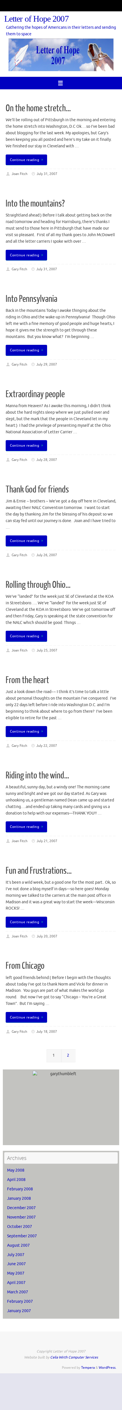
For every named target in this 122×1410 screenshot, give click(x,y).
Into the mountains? (35, 204)
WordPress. (107, 1367)
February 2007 (20, 1301)
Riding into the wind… (37, 775)
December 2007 (21, 1207)
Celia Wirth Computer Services (74, 1357)
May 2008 (15, 1170)
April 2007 (16, 1282)
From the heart (27, 680)
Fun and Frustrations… (39, 871)
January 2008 (19, 1198)
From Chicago (25, 966)
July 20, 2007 (47, 936)
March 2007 (17, 1292)
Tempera (88, 1367)
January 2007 (19, 1310)
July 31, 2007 (47, 174)
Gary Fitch (19, 269)
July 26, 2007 (46, 555)
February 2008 (20, 1189)
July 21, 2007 (47, 841)
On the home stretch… (38, 108)
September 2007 (22, 1236)
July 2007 (15, 1254)
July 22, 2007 (46, 745)
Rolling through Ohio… (38, 585)
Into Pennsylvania (31, 299)
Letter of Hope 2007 (36, 19)
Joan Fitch (20, 174)
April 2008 (16, 1179)
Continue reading (24, 160)
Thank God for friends (37, 490)
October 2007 (19, 1226)
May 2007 (15, 1273)
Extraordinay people (35, 394)
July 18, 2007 (46, 1031)
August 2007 (18, 1245)
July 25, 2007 (47, 650)
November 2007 (21, 1217)
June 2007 (16, 1263)
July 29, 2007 (46, 364)
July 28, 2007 (46, 459)
